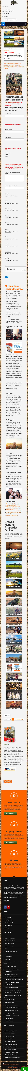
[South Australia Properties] (14, 574)
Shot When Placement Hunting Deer (13, 992)
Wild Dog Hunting (9, 1021)
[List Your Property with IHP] (14, 592)
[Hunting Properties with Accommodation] (14, 658)
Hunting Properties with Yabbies (12, 1057)
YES (7, 154)
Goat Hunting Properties (10, 1036)
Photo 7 (6, 236)
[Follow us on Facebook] (3, 1063)
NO (7, 156)
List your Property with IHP (12, 515)
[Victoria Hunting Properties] (14, 564)
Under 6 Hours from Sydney (11, 1044)
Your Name (8, 113)
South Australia (8, 925)
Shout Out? (8, 153)
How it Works (8, 954)
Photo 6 (6, 229)
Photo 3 (6, 208)
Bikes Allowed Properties (10, 1049)
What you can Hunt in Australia (13, 506)
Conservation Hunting (11, 505)
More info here (10, 813)
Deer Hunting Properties (10, 1031)
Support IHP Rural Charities (11, 974)
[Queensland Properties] (14, 546)
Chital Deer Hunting (9, 1018)
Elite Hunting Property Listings (12, 969)
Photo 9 (6, 251)
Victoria (7, 928)
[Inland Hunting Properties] (14, 3)
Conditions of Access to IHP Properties (14, 979)
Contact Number (8, 129)
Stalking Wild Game (9, 1002)
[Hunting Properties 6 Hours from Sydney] (14, 639)
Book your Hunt (9, 509)
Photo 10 (7, 258)
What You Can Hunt (9, 943)
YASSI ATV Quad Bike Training (12, 982)
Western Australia (9, 922)
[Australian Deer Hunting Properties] (14, 611)
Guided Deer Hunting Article (11, 987)
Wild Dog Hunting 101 (10, 999)
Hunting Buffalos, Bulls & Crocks (12, 1007)
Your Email (8, 137)
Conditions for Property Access (13, 508)
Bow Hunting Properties (10, 1041)
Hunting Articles (8, 971)
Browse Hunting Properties (12, 503)
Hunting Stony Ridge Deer (11, 1013)
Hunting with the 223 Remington (12, 976)
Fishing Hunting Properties (11, 1054)
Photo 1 (6, 193)
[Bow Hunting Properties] (14, 648)
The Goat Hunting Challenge (11, 1005)
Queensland (8, 917)
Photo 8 (6, 244)
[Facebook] (5, 907)
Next (18, 719)
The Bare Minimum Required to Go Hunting (12, 996)
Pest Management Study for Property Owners (13, 962)
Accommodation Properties (11, 1046)
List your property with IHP (11, 951)
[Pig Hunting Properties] (14, 602)
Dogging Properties (9, 1039)
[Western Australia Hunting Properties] (14, 583)
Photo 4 (6, 215)
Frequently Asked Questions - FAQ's (14, 511)
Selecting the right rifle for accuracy (13, 990)
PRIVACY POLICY (6, 1064)
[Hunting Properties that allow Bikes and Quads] (14, 677)
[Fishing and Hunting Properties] (14, 695)
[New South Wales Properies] (14, 555)
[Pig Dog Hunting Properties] (14, 630)
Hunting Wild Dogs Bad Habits (12, 1015)
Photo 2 (6, 201)
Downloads (7, 959)
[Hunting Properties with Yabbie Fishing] (14, 705)
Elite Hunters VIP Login (10, 966)
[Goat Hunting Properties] (14, 621)
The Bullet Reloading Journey (11, 1010)
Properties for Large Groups (11, 1052)
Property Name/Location (11, 186)
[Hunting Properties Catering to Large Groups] (14, 686)
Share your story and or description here (12, 173)
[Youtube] (8, 907)
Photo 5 (6, 222)
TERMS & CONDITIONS (15, 1064)
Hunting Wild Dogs (9, 984)
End (22, 719)
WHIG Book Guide (9, 946)
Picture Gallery (8, 948)
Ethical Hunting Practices (10, 940)
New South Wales (9, 920)
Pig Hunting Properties (10, 1033)
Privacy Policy (7, 48)
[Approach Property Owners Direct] (14, 667)
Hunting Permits (8, 956)
